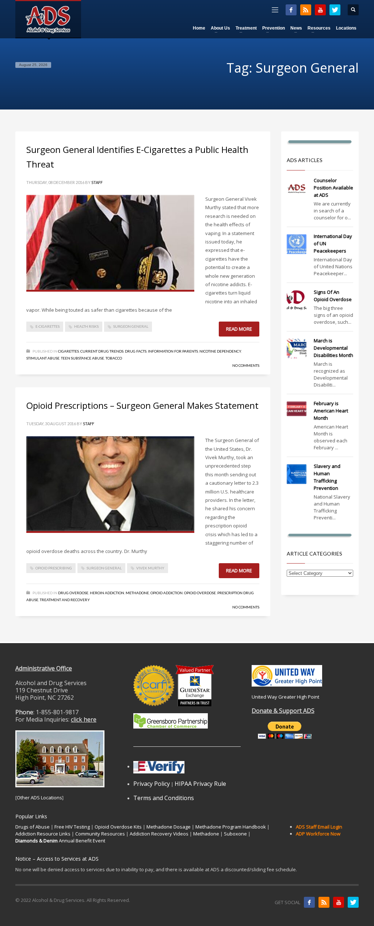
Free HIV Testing (72, 826)
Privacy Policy (151, 784)
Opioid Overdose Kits (118, 826)
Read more (239, 329)
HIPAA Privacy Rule (200, 784)
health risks (86, 326)
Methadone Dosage (168, 826)
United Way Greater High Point (285, 696)
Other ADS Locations (39, 797)
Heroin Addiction (107, 593)
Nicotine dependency (220, 351)
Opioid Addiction (166, 593)
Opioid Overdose (200, 593)
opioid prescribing (53, 568)
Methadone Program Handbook (230, 826)
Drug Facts (135, 351)
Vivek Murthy (150, 568)
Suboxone (235, 833)
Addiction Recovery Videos (159, 833)
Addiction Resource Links (42, 833)
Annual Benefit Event (60, 840)
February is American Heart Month (331, 410)
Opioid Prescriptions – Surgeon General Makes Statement (142, 405)
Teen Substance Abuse (82, 358)
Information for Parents (173, 351)
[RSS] (305, 9)
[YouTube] (320, 9)
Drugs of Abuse (32, 826)
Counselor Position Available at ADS (333, 187)
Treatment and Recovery (65, 600)
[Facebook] (291, 9)
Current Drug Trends (101, 351)
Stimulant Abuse (43, 358)
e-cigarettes (47, 326)
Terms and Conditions (163, 798)
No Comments (245, 365)
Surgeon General (130, 326)
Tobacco (114, 358)
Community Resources (100, 833)
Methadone (137, 593)
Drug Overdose (73, 593)
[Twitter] (334, 9)
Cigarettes (68, 351)
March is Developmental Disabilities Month (333, 347)
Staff (97, 182)
